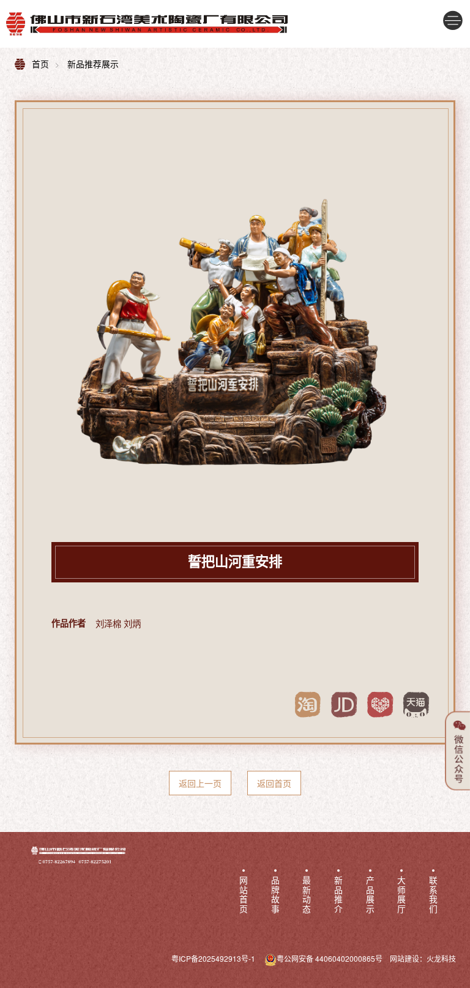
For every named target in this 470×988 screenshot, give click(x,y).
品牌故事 (275, 895)
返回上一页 (200, 783)
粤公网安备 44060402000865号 (329, 958)
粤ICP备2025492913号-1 (213, 958)
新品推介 (338, 895)
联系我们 (433, 895)
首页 (40, 64)
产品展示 (370, 895)
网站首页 (243, 895)
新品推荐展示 (93, 64)
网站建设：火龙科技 (423, 958)
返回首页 (274, 783)
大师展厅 (401, 895)
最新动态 (306, 895)
